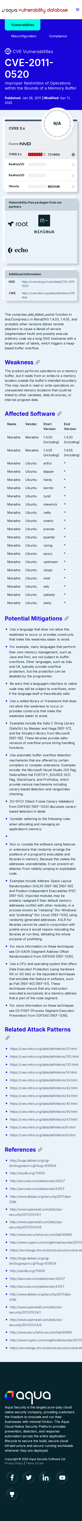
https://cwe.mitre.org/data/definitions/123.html (44, 1065)
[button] (77, 9)
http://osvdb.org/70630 (27, 1173)
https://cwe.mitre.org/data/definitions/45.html (43, 1104)
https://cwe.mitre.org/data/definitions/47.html (43, 1119)
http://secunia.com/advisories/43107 (37, 1189)
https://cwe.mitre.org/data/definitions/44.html (44, 1096)
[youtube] (63, 1478)
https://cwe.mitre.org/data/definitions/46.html (43, 1112)
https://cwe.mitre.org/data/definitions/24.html (43, 1080)
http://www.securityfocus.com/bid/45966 (41, 1235)
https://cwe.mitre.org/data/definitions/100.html (44, 1057)
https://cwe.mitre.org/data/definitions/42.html (43, 1088)
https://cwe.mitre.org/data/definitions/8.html (42, 1127)
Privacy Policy (14, 1463)
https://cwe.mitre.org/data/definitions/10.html (43, 1049)
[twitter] (29, 1478)
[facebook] (13, 1478)
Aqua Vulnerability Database (35, 11)
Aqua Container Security (28, 1398)
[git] (13, 1495)
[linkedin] (46, 1478)
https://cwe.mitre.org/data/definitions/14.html (43, 1072)
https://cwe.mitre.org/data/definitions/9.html (42, 1135)
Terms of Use (35, 1463)
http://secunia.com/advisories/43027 (37, 1181)
